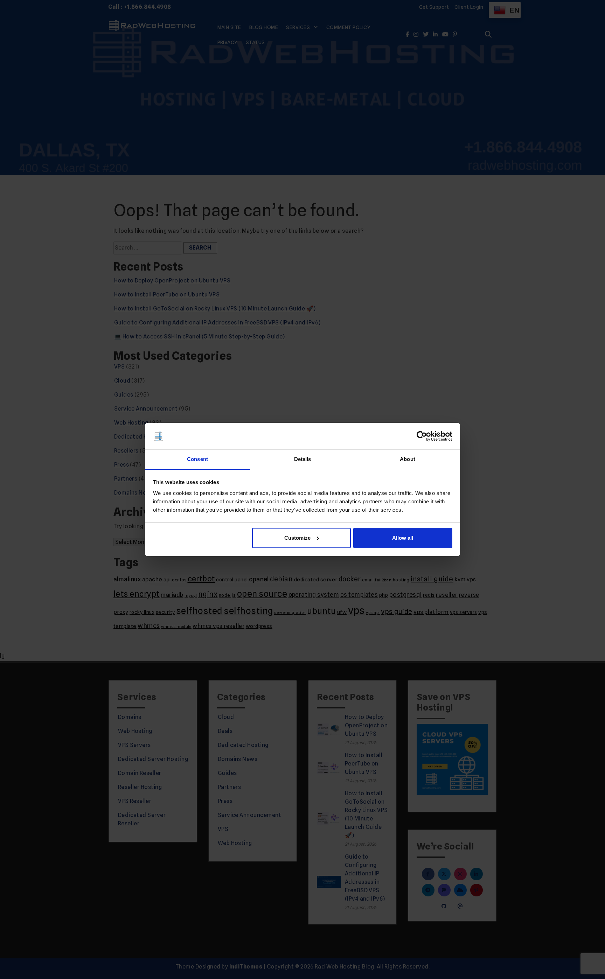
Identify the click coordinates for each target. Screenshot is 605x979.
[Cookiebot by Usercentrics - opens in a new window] (421, 436)
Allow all (402, 538)
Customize (297, 538)
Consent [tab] (197, 459)
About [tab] (407, 459)
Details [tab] (302, 459)
